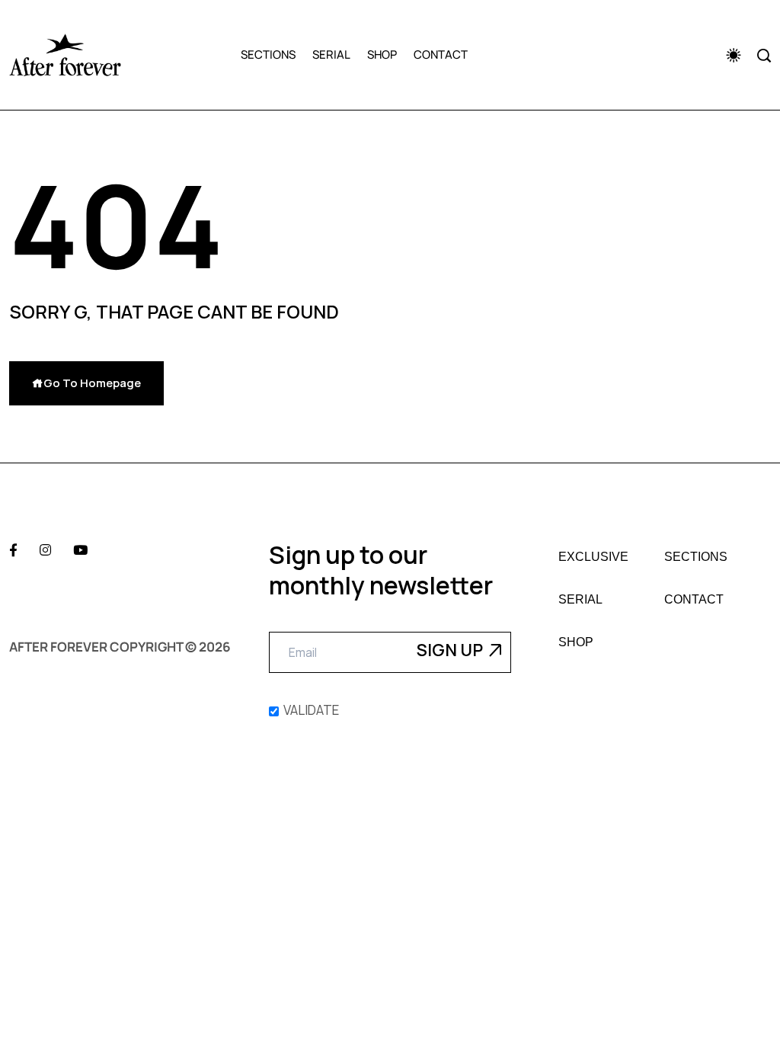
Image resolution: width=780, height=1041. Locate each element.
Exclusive (593, 557)
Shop (382, 54)
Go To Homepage (92, 383)
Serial (331, 54)
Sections (268, 54)
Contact (441, 54)
